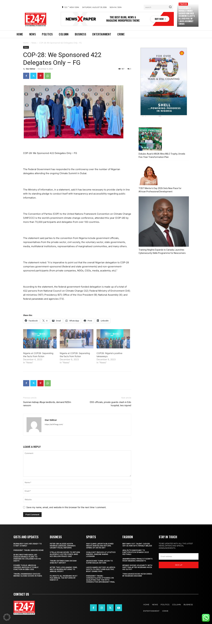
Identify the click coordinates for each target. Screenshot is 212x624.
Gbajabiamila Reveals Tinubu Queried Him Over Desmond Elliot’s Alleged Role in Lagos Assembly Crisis (187, 16)
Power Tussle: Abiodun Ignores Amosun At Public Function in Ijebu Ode (26, 567)
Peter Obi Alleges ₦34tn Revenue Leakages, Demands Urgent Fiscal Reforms (63, 546)
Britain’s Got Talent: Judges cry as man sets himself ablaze (137, 545)
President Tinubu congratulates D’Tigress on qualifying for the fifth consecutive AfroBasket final (100, 579)
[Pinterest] (40, 76)
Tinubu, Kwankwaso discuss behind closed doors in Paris (28, 575)
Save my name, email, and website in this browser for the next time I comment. (66, 507)
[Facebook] (26, 76)
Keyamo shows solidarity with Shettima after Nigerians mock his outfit (137, 567)
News (34, 42)
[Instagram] (101, 607)
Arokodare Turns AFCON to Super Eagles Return (99, 562)
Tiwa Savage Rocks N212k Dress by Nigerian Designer (137, 575)
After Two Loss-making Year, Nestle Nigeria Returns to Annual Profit (63, 569)
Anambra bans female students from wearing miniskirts (137, 560)
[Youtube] (118, 607)
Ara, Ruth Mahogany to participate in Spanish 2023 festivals (135, 552)
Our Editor (30, 69)
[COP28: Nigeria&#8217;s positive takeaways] (113, 338)
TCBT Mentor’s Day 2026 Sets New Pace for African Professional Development (160, 190)
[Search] (170, 7)
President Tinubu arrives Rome (28, 550)
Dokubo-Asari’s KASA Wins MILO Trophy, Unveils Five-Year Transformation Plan (162, 155)
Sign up (178, 565)
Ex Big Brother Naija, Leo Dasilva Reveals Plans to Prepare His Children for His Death (27, 558)
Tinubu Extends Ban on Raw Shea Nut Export (63, 562)
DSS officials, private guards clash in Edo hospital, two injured (110, 404)
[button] (7, 617)
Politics (183, 4)
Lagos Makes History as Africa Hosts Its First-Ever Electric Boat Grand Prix (100, 569)
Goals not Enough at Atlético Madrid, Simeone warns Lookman (101, 554)
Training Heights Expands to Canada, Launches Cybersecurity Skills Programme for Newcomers (162, 251)
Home (26, 42)
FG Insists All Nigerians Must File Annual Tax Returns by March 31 (63, 578)
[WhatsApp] (48, 76)
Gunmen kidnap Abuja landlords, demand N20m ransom (47, 404)
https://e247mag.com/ (54, 424)
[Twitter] (33, 76)
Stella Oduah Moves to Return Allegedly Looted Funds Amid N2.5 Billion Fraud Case (65, 554)
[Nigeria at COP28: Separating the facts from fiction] (40, 338)
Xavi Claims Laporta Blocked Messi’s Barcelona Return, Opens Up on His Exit (100, 546)
